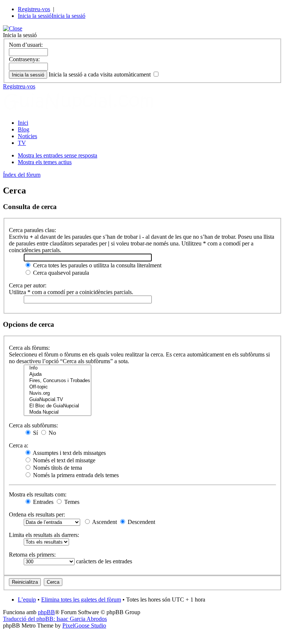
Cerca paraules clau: (32, 230)
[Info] (57, 368)
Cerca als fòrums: (29, 348)
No (51, 433)
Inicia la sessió (35, 16)
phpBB (46, 612)
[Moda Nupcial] (57, 412)
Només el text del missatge (63, 460)
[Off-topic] (57, 387)
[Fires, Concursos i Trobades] (57, 381)
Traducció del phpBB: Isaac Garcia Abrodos (55, 619)
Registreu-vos (34, 9)
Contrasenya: (24, 59)
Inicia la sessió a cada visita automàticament (100, 74)
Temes (71, 502)
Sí (35, 433)
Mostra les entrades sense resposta (57, 155)
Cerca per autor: (27, 285)
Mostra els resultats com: (37, 494)
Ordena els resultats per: (37, 514)
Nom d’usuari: (26, 45)
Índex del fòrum (21, 175)
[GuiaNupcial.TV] (57, 400)
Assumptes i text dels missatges (69, 453)
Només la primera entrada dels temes (75, 475)
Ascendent (104, 522)
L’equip (27, 599)
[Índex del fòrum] (86, 110)
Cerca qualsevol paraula (60, 273)
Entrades (42, 502)
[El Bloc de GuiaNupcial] (57, 406)
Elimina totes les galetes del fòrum (81, 599)
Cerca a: (18, 445)
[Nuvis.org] (57, 393)
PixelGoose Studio (84, 625)
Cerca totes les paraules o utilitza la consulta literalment (96, 265)
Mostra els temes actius (45, 162)
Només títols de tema (57, 468)
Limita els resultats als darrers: (44, 535)
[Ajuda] (57, 374)
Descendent (140, 522)
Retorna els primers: (32, 554)
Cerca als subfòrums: (33, 425)
